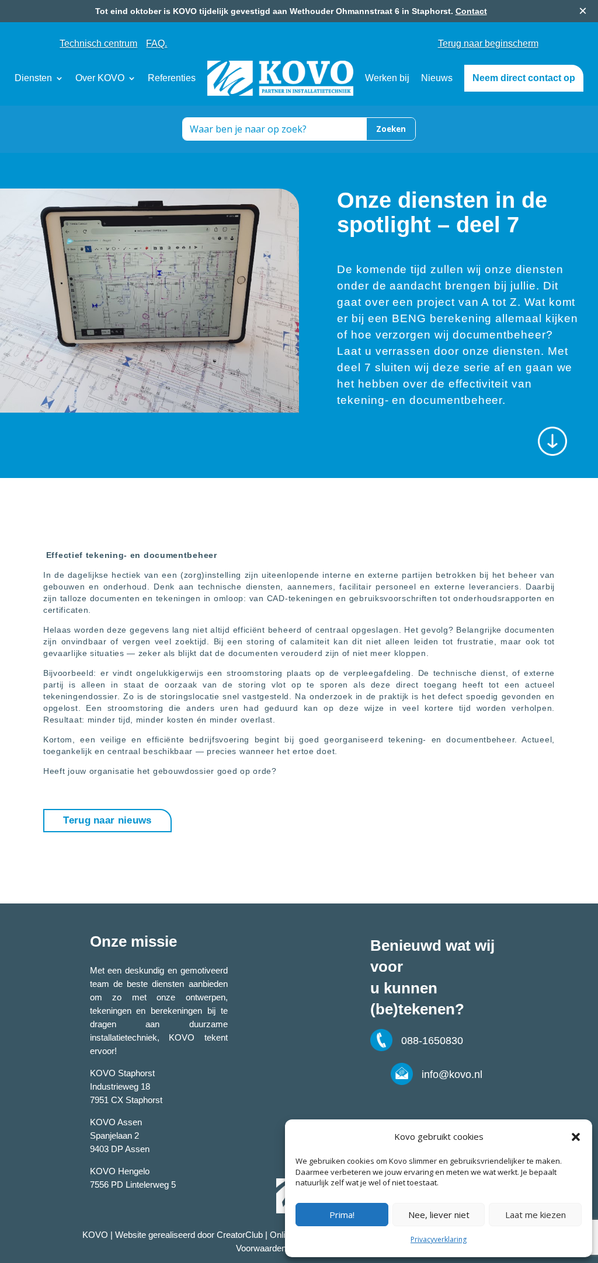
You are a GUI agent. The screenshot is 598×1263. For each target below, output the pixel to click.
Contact (471, 11)
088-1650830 (432, 1040)
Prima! (341, 1214)
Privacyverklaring (439, 1239)
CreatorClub (238, 1235)
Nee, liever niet (439, 1214)
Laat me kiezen (535, 1214)
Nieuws (437, 78)
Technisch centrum (98, 43)
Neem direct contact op (523, 78)
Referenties (172, 78)
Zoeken (391, 129)
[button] (576, 1137)
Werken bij (387, 78)
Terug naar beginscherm (488, 43)
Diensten (33, 78)
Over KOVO (99, 78)
